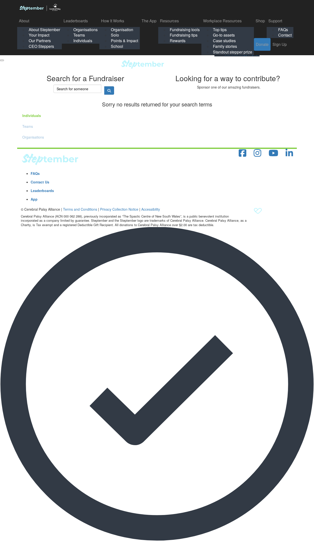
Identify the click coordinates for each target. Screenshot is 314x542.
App (34, 199)
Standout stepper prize (232, 52)
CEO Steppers (41, 46)
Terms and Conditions (80, 209)
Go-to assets (224, 35)
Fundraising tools (185, 29)
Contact (285, 35)
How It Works (112, 21)
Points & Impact (124, 40)
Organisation (122, 29)
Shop (260, 21)
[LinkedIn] (289, 153)
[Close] (2, 60)
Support (275, 21)
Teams (79, 35)
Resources (169, 21)
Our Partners (40, 40)
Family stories (225, 46)
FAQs (283, 29)
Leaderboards (76, 21)
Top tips (220, 29)
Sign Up (280, 44)
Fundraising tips (183, 35)
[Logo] (39, 7)
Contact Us (40, 182)
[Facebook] (242, 153)
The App (149, 21)
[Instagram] (257, 153)
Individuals (82, 40)
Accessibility (150, 209)
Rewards (177, 40)
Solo (115, 35)
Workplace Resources (222, 21)
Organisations (85, 29)
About (24, 21)
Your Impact (39, 35)
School (117, 46)
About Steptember (44, 29)
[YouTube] (273, 153)
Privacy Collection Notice (119, 209)
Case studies (224, 40)
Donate (262, 44)
